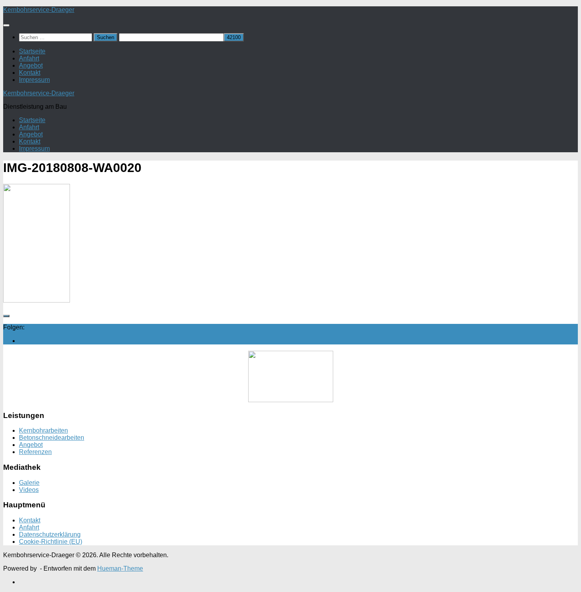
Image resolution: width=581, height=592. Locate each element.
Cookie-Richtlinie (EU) (50, 541)
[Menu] (6, 25)
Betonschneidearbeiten (51, 437)
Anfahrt (29, 58)
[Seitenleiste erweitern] (6, 316)
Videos (29, 489)
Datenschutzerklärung (50, 534)
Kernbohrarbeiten (43, 430)
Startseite (32, 51)
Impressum (34, 79)
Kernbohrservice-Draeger (38, 9)
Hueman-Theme (120, 568)
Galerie (29, 482)
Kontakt (29, 72)
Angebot (31, 65)
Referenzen (35, 451)
